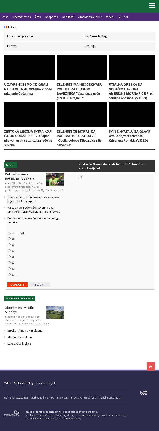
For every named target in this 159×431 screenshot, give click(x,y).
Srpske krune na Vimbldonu (24, 330)
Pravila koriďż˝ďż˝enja (84, 397)
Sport (10, 165)
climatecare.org (72, 418)
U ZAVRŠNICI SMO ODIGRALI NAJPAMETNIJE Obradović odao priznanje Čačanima (28, 89)
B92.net (123, 17)
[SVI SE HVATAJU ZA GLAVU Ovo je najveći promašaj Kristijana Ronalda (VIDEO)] (132, 126)
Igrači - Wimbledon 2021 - (22, 5)
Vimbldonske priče (90, 17)
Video (110, 17)
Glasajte (17, 285)
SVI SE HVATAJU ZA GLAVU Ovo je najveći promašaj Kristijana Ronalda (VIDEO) (129, 136)
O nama (40, 383)
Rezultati (68, 17)
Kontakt (49, 397)
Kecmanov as (22, 17)
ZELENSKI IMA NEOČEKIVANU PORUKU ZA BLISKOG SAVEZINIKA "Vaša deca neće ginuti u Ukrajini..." (79, 91)
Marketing (36, 397)
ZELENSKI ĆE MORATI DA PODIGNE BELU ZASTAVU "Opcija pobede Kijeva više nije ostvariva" (79, 138)
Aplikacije (19, 383)
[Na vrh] (151, 366)
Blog (30, 383)
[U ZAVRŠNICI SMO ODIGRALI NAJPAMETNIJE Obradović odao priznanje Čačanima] (29, 79)
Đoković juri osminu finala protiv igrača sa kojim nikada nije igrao (33, 199)
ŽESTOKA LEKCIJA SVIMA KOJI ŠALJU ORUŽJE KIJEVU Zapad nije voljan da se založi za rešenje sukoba (28, 138)
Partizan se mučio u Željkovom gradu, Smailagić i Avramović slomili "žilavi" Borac (33, 210)
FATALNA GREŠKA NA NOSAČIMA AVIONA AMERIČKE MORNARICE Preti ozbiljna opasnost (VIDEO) (131, 91)
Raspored (51, 17)
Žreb (38, 17)
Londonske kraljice (19, 343)
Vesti (5, 17)
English (52, 383)
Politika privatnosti (110, 397)
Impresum (63, 397)
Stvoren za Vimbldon (20, 337)
